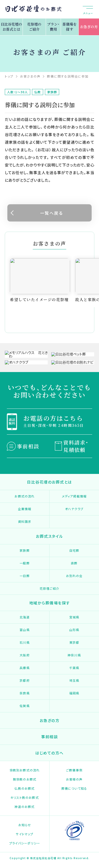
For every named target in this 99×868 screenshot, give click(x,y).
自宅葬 (74, 550)
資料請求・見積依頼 (76, 446)
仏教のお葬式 (24, 788)
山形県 (74, 629)
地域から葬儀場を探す (49, 602)
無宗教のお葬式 (24, 779)
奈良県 (25, 693)
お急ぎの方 (89, 26)
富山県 (25, 629)
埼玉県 (74, 680)
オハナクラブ (74, 509)
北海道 (25, 617)
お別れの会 (74, 576)
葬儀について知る (74, 788)
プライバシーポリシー (24, 843)
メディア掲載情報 (74, 496)
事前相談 (28, 446)
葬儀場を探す (69, 27)
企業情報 (24, 509)
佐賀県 (25, 706)
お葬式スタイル (49, 536)
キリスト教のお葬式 (24, 797)
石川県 (25, 642)
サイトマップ (24, 834)
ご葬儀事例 (74, 770)
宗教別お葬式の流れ (25, 770)
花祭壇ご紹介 (49, 588)
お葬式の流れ (24, 496)
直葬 (74, 563)
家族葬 (25, 550)
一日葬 (25, 576)
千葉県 (74, 668)
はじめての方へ (49, 752)
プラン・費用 (53, 27)
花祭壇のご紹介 (34, 27)
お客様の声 (74, 779)
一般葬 (25, 563)
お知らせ (24, 825)
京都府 (25, 680)
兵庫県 (25, 668)
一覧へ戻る (51, 213)
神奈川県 (74, 655)
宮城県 (74, 617)
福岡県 (74, 693)
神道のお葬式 (24, 806)
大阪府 (25, 655)
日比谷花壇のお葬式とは (11, 27)
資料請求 (24, 521)
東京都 (74, 642)
